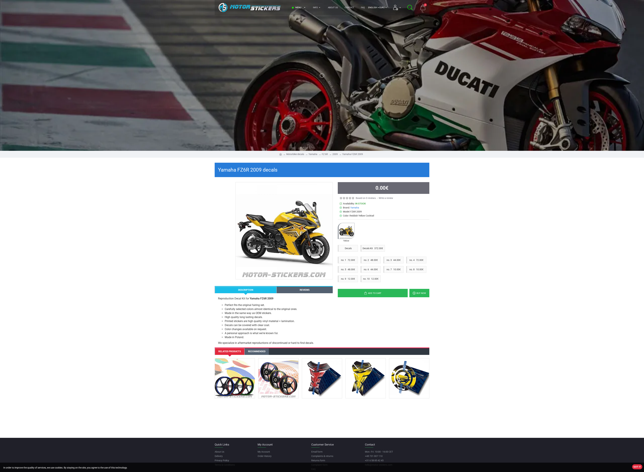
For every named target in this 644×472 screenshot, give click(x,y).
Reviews (305, 290)
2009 (335, 154)
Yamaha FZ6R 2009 (352, 154)
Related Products (229, 351)
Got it (637, 466)
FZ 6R (325, 154)
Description (245, 290)
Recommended (256, 351)
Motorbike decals (295, 154)
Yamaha (313, 154)
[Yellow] (346, 231)
